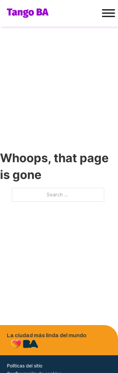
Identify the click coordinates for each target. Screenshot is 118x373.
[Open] (106, 13)
